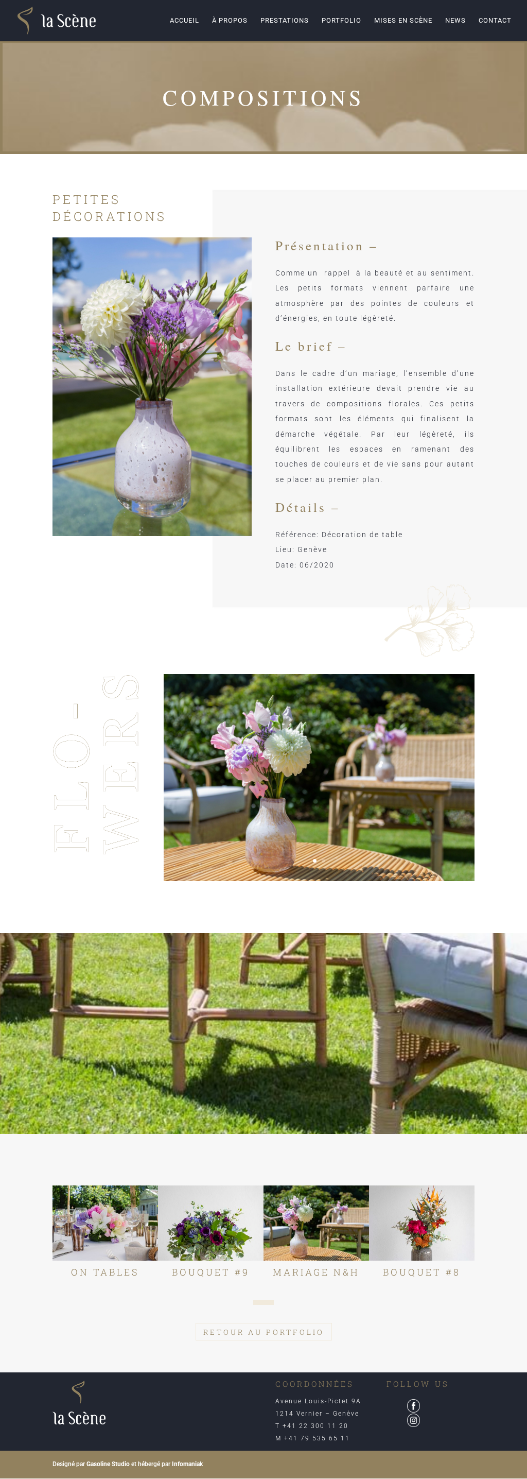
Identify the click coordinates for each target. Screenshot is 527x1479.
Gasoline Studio (108, 1464)
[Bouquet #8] (422, 1222)
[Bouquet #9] (211, 1222)
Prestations (284, 20)
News (455, 20)
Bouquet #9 (211, 1272)
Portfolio (341, 20)
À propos (230, 20)
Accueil (184, 20)
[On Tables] (105, 1222)
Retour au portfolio (263, 1332)
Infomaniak (187, 1464)
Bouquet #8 (422, 1272)
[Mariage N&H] (316, 1222)
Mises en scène (403, 20)
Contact (495, 20)
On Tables (105, 1272)
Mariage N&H (316, 1272)
